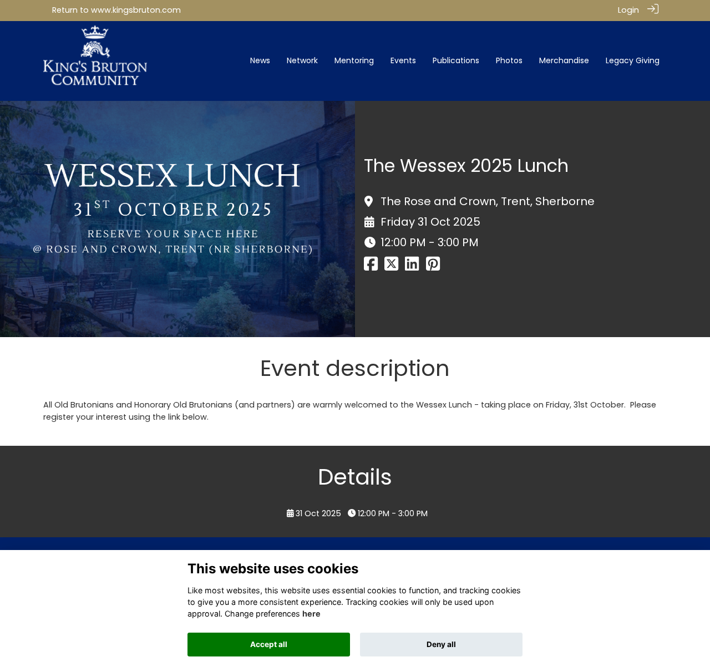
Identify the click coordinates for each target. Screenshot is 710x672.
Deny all (441, 644)
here (311, 613)
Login (628, 10)
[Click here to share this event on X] (391, 267)
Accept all (268, 644)
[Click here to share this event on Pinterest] (433, 267)
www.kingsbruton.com (136, 10)
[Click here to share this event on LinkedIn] (412, 267)
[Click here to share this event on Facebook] (371, 267)
